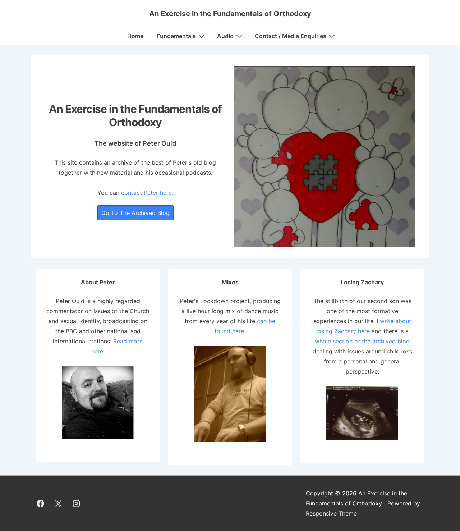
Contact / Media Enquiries (290, 36)
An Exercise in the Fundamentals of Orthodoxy (230, 13)
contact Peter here (146, 192)
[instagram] (76, 503)
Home (135, 36)
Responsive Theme (331, 513)
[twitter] (58, 503)
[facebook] (40, 503)
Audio (225, 36)
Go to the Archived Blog (135, 212)
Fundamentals (176, 36)
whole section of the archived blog (362, 341)
